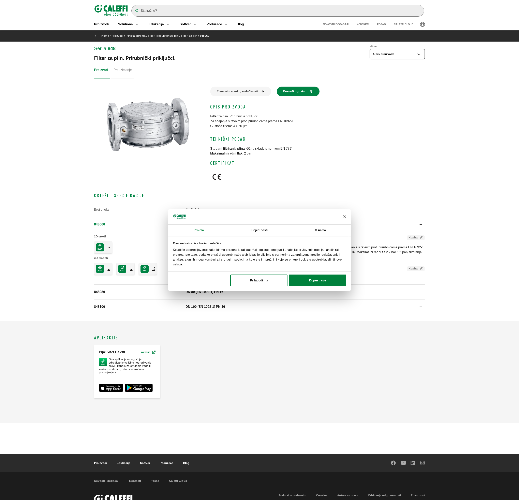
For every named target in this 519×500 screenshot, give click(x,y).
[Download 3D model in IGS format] (107, 268)
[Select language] (422, 24)
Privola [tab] (199, 230)
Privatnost (418, 495)
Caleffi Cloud (403, 24)
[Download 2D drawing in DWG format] (107, 247)
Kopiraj (413, 237)
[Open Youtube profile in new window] (403, 462)
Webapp (145, 352)
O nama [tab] (320, 230)
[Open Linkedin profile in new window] (413, 462)
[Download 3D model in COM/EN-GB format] (152, 268)
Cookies (321, 495)
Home (105, 35)
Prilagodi (256, 280)
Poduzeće (166, 463)
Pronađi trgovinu (295, 91)
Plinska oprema (136, 35)
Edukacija (123, 463)
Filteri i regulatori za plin (163, 35)
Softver (145, 463)
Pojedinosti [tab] (259, 230)
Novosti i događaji (336, 24)
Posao (381, 24)
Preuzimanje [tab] (123, 70)
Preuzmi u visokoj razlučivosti (237, 91)
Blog (240, 24)
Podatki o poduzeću (292, 495)
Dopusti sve (317, 280)
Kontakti (363, 24)
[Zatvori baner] (344, 216)
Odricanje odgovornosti (384, 495)
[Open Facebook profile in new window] (393, 462)
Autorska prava (347, 495)
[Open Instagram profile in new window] (422, 462)
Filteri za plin (189, 35)
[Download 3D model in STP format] (129, 268)
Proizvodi (101, 24)
